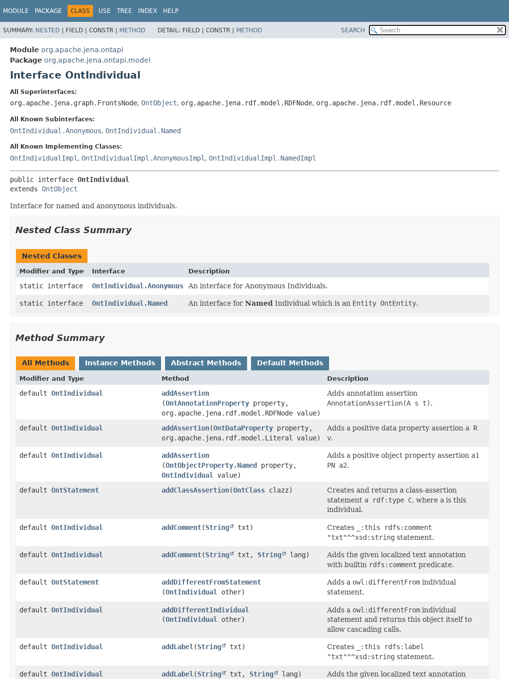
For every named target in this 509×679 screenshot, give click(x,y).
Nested (47, 30)
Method (132, 30)
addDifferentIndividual (205, 610)
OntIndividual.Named (143, 131)
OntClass (249, 490)
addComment (181, 527)
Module (16, 10)
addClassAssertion (195, 490)
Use (104, 10)
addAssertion (185, 393)
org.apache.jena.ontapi (82, 50)
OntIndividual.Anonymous (55, 131)
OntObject (159, 103)
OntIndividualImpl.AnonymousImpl (143, 158)
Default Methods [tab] (290, 363)
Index (147, 10)
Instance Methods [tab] (120, 363)
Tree (124, 10)
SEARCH (353, 30)
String (217, 527)
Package (48, 10)
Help (170, 10)
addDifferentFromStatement (211, 582)
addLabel (177, 647)
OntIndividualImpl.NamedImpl (262, 158)
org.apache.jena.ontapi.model (97, 60)
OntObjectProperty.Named (211, 465)
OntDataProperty (243, 428)
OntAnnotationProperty (207, 403)
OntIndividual (77, 393)
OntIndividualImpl (44, 158)
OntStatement (75, 490)
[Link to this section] (139, 230)
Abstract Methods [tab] (206, 363)
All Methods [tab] (45, 363)
